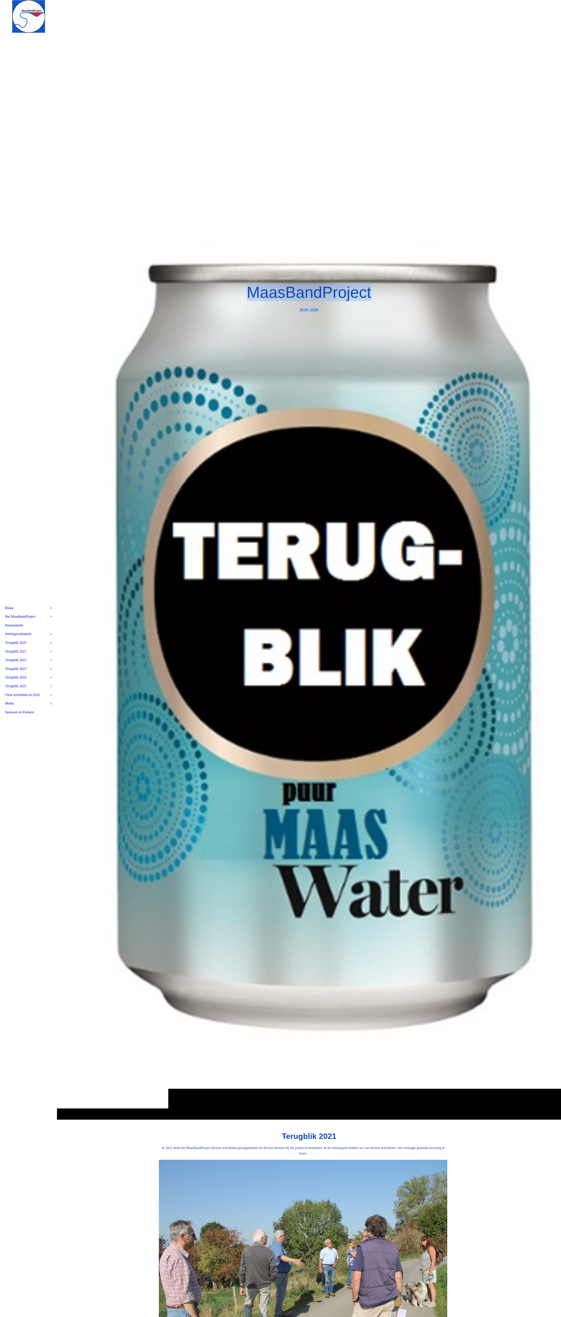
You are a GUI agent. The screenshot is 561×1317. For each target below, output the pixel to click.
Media (9, 703)
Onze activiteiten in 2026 (22, 695)
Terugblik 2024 (15, 677)
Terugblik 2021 (15, 651)
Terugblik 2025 (15, 686)
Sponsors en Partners (19, 712)
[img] (309, 559)
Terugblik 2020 (15, 642)
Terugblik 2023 (15, 669)
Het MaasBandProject (20, 616)
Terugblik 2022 (15, 660)
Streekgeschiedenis (18, 634)
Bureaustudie (14, 625)
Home (9, 608)
